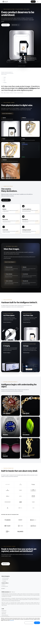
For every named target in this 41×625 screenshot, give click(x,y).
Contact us (3, 584)
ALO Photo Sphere (5, 578)
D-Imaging (4, 581)
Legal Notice (4, 613)
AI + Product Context (24, 144)
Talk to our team (6, 200)
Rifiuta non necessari (29, 622)
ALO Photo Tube (5, 579)
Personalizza (21, 622)
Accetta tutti (37, 622)
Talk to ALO (5, 563)
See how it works (15, 24)
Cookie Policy (4, 612)
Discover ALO (5, 24)
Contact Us (33, 1)
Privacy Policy (4, 610)
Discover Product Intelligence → (7, 113)
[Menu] (37, 2)
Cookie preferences (5, 615)
